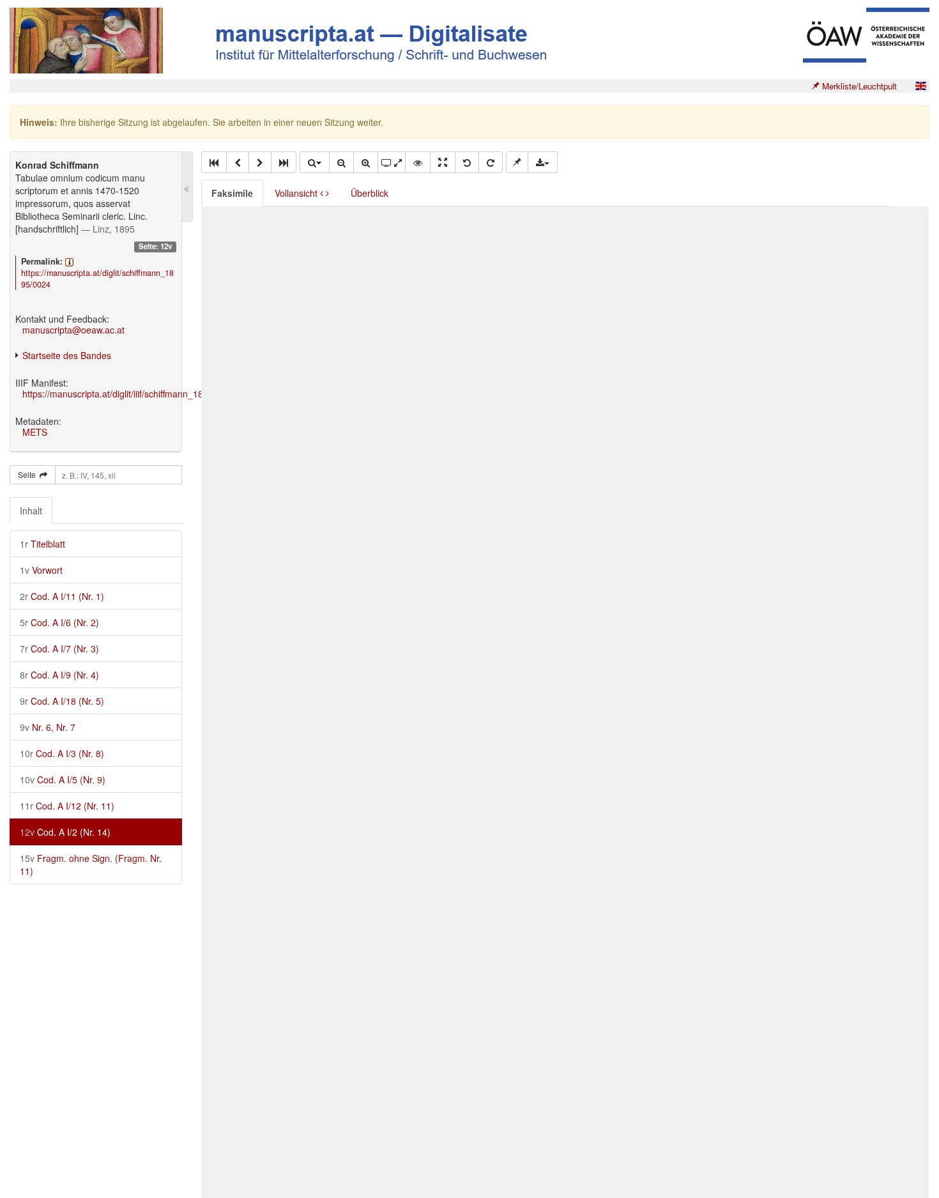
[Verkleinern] (341, 162)
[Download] (543, 162)
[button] (214, 162)
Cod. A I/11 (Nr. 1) (62, 596)
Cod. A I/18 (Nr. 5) (62, 701)
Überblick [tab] (369, 193)
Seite (29, 474)
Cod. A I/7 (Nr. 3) (59, 648)
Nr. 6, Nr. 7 (47, 727)
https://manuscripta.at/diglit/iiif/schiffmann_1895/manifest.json (146, 393)
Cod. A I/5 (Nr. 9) (62, 779)
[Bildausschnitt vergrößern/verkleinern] (392, 162)
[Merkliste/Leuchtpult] (517, 162)
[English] (920, 86)
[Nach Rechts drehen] (490, 162)
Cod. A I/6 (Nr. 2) (59, 622)
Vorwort (41, 570)
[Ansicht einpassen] (442, 162)
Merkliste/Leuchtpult (858, 86)
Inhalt (31, 510)
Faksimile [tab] (232, 193)
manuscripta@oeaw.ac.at (73, 329)
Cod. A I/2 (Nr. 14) (65, 832)
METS (34, 432)
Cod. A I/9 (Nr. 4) (59, 674)
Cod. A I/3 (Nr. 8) (62, 753)
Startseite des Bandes (66, 355)
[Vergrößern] (365, 162)
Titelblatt (42, 543)
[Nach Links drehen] (467, 162)
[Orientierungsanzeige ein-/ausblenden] (418, 162)
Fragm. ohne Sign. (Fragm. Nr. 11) (91, 864)
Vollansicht (297, 193)
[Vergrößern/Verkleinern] (314, 162)
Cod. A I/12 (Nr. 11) (67, 805)
